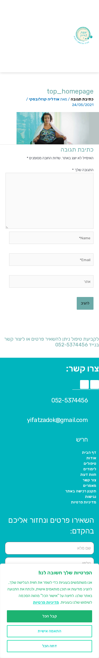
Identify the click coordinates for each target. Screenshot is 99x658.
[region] (49, 611)
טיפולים (90, 463)
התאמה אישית (49, 631)
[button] (50, 36)
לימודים (89, 469)
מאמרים (89, 485)
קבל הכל (49, 616)
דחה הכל (49, 646)
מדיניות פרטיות (46, 602)
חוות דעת (88, 474)
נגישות (90, 496)
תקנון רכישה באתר (80, 491)
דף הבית (89, 452)
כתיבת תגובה (82, 99)
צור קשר (89, 480)
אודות (91, 458)
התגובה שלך (83, 170)
